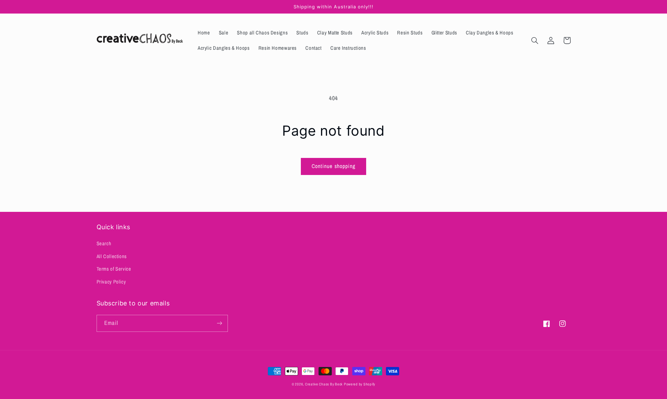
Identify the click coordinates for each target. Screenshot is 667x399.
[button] (535, 40)
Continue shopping (333, 166)
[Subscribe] (219, 323)
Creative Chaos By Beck (324, 384)
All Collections (112, 256)
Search (104, 243)
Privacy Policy (111, 281)
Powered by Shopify (359, 384)
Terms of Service (114, 268)
